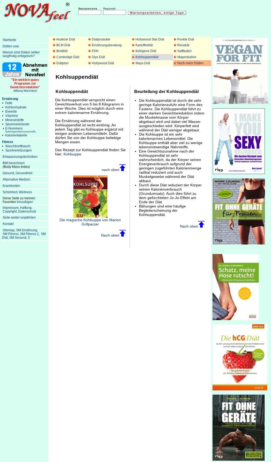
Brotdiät (61, 51)
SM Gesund (17, 237)
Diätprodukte (101, 39)
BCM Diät (63, 45)
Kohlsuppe (72, 154)
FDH (95, 51)
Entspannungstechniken (20, 157)
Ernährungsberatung (107, 45)
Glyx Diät (98, 57)
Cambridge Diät (67, 57)
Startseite (9, 40)
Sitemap (9, 230)
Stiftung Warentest (25, 85)
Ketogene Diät (146, 51)
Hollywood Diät (103, 63)
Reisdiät (183, 45)
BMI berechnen (14, 163)
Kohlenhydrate (15, 107)
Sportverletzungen (18, 150)
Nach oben (110, 235)
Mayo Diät (143, 63)
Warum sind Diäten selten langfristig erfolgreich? (21, 54)
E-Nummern (20, 130)
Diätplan (62, 63)
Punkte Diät (185, 39)
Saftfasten (184, 51)
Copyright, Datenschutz (19, 211)
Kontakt (8, 224)
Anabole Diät (65, 39)
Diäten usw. (11, 46)
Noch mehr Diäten (190, 63)
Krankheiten (11, 186)
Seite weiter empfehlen (19, 217)
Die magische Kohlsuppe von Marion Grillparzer (90, 222)
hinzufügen (25, 202)
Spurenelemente (17, 124)
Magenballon (186, 57)
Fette (8, 103)
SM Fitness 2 (29, 234)
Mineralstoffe (14, 120)
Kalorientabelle (16, 135)
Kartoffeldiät (144, 45)
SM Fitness (11, 234)
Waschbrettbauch (17, 146)
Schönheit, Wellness (17, 192)
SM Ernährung (26, 230)
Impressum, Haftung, (17, 208)
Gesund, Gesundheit (17, 173)
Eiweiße (11, 111)
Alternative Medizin (16, 179)
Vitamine (11, 116)
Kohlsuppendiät (147, 57)
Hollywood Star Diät (150, 39)
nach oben (110, 170)
